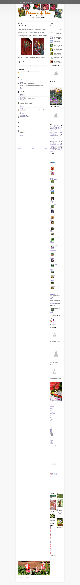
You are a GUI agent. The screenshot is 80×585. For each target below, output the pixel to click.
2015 (50, 431)
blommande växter (52, 127)
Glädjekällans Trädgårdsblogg (53, 179)
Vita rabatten (58, 148)
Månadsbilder (26, 21)
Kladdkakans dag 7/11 (52, 299)
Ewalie (51, 298)
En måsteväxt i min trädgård (53, 445)
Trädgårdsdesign (54, 145)
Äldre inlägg (45, 148)
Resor (61, 140)
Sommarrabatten (51, 144)
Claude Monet (55, 130)
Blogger (50, 579)
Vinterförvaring (51, 148)
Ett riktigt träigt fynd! (53, 460)
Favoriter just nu (59, 131)
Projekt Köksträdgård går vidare (54, 458)
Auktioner (50, 125)
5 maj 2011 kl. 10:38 (22, 95)
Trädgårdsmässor (52, 146)
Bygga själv (52, 130)
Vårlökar (58, 149)
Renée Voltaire (52, 312)
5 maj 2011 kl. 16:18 (22, 99)
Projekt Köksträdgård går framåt (54, 464)
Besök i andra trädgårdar (57, 125)
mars (51, 466)
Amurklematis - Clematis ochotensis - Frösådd (57, 238)
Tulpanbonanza (52, 457)
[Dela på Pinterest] (33, 65)
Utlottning (51, 147)
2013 (50, 433)
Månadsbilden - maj (53, 459)
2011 (50, 435)
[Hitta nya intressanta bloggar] (51, 477)
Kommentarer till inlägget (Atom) (24, 149)
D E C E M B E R (55, 196)
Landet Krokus (51, 82)
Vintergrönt (55, 148)
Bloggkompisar (58, 126)
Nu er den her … (55, 264)
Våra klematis (40, 21)
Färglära (53, 133)
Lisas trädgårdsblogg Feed (53, 250)
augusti (51, 440)
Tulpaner (56, 146)
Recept (58, 140)
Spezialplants (51, 410)
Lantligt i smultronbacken (22, 70)
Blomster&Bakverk (52, 294)
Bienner (50, 126)
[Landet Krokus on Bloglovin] (53, 162)
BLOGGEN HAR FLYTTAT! (57, 307)
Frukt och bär (56, 132)
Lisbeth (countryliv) (22, 97)
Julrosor (60, 135)
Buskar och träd (21, 66)
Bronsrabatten (53, 129)
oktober (52, 438)
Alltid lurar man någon (53, 461)
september (52, 439)
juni (51, 442)
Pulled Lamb (55, 275)
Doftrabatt (52, 131)
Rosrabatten (51, 142)
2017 (50, 429)
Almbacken (21, 82)
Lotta (20, 125)
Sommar (54, 143)
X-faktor (53, 150)
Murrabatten (55, 138)
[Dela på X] (31, 65)
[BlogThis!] (30, 65)
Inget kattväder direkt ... (56, 36)
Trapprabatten (61, 144)
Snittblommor (51, 143)
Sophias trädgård (52, 280)
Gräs (58, 133)
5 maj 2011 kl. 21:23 (22, 106)
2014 (50, 432)
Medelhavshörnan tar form (53, 444)
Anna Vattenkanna (22, 90)
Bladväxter (54, 126)
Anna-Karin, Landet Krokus (54, 473)
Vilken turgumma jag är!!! (56, 48)
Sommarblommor (59, 143)
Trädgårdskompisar (59, 145)
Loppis (54, 137)
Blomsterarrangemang (54, 128)
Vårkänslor (55, 40)
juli (51, 441)
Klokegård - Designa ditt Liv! (23, 115)
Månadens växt (60, 138)
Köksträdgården (53, 136)
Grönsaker (61, 133)
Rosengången (56, 141)
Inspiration (53, 135)
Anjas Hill (51, 209)
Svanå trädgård (52, 190)
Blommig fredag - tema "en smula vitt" (57, 44)
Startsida (18, 21)
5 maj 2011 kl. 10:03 (22, 88)
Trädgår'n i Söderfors (52, 412)
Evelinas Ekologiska (52, 307)
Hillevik (51, 134)
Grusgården (56, 133)
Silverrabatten (59, 142)
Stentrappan (58, 144)
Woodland (51, 150)
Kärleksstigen (51, 231)
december (52, 436)
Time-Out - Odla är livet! (56, 226)
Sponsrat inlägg (54, 144)
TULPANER (55, 204)
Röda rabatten (55, 142)
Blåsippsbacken (59, 128)
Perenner (51, 139)
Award (53, 125)
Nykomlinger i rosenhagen (53, 202)
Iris (56, 135)
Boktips (50, 129)
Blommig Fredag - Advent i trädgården (56, 286)
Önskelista (44, 21)
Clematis (59, 130)
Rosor (59, 141)
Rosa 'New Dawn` (55, 185)
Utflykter (60, 146)
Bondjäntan (51, 269)
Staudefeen (51, 411)
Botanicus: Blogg (52, 242)
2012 (50, 434)
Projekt (22, 21)
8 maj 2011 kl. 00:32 (22, 127)
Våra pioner (35, 21)
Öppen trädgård (51, 151)
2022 (50, 426)
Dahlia (61, 130)
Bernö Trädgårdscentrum (52, 406)
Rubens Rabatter (52, 258)
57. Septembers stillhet (52, 177)
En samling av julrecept (52, 303)
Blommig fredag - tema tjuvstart (57, 52)
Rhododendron (52, 141)
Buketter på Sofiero (56, 245)
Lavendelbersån (51, 137)
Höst (53, 134)
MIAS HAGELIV (52, 201)
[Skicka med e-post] (30, 65)
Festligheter (51, 132)
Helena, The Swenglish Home (23, 108)
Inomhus (60, 134)
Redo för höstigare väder (56, 166)
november (52, 437)
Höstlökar (57, 134)
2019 (50, 427)
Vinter (59, 147)
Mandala (60, 137)
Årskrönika (56, 150)
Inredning (50, 135)
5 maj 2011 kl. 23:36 (22, 113)
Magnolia (57, 137)
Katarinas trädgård (22, 101)
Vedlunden (55, 147)
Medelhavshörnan (51, 138)
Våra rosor (30, 21)
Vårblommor (53, 149)
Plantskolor (54, 140)
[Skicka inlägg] (28, 65)
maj (51, 443)
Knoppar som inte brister (53, 463)
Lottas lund (51, 220)
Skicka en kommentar (21, 135)
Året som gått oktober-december (57, 60)
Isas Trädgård (52, 171)
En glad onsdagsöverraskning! (57, 32)
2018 (50, 428)
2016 (50, 430)
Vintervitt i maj (55, 56)
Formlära (54, 132)
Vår (61, 148)
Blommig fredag (59, 127)
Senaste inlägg (19, 148)
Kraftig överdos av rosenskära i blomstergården (57, 172)
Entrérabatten (55, 131)
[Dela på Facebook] (32, 65)
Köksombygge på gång (56, 215)
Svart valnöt (52, 462)
